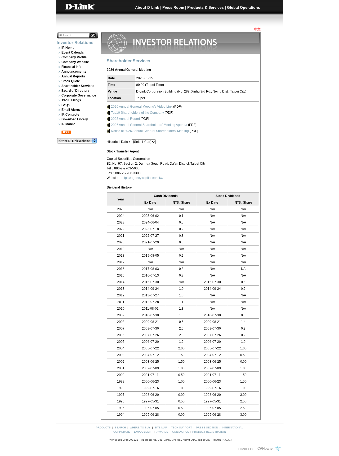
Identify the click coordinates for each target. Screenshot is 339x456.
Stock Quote (70, 81)
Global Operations (243, 7)
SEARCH (120, 427)
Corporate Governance (78, 95)
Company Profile (74, 57)
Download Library (74, 119)
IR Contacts (70, 114)
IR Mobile (68, 124)
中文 (257, 29)
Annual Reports (73, 76)
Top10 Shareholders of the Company (137, 113)
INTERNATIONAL (232, 427)
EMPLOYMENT (143, 431)
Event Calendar (73, 52)
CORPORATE (121, 431)
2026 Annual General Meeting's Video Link (141, 106)
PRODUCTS (103, 427)
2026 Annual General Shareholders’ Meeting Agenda (149, 125)
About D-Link (147, 7)
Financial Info (71, 67)
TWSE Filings (71, 100)
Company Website (75, 62)
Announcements (73, 71)
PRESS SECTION (207, 427)
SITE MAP (160, 427)
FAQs (65, 105)
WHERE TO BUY (140, 427)
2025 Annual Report (125, 119)
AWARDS (162, 431)
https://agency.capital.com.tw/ (142, 178)
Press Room (173, 7)
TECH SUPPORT (181, 427)
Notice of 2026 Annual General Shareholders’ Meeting (150, 131)
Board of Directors (75, 91)
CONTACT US (180, 431)
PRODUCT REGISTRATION (209, 431)
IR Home (67, 48)
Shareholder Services (77, 86)
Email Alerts (70, 110)
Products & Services (205, 7)
